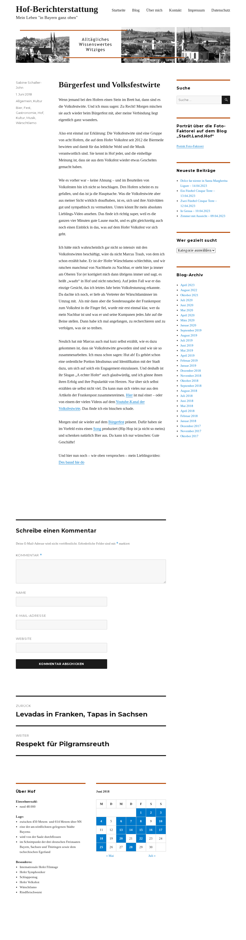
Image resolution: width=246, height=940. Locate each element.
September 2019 (191, 330)
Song (97, 429)
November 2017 (190, 431)
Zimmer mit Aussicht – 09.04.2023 (202, 216)
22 (141, 838)
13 (121, 830)
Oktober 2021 (189, 295)
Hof (40, 113)
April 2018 (187, 411)
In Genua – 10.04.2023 (195, 211)
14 (131, 830)
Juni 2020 (186, 305)
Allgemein (24, 101)
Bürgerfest (116, 422)
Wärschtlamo (26, 123)
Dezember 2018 (190, 370)
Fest (27, 108)
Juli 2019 (186, 340)
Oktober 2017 (189, 436)
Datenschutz (220, 10)
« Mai (110, 856)
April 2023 (187, 285)
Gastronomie (26, 113)
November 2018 (190, 375)
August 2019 (188, 335)
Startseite (118, 10)
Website (24, 638)
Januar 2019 (188, 365)
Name (21, 592)
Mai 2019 (186, 350)
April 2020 (187, 315)
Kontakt (175, 10)
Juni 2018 (186, 401)
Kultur (37, 101)
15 (141, 830)
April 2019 (187, 355)
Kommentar (29, 555)
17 (160, 830)
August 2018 (188, 391)
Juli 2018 (186, 396)
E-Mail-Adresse (31, 615)
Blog (136, 10)
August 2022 (188, 290)
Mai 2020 (186, 310)
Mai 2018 (186, 406)
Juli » (152, 856)
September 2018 (191, 386)
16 (151, 830)
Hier (129, 395)
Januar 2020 (188, 325)
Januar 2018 (188, 421)
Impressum (196, 10)
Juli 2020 (186, 300)
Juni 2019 (186, 345)
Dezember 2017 (190, 426)
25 (101, 847)
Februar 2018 (189, 416)
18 (101, 838)
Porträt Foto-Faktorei (190, 146)
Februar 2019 (189, 360)
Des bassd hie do (71, 462)
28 (131, 847)
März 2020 (187, 320)
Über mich (154, 10)
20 (121, 838)
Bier (19, 108)
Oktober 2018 (189, 380)
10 (160, 821)
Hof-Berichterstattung (57, 9)
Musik (30, 118)
